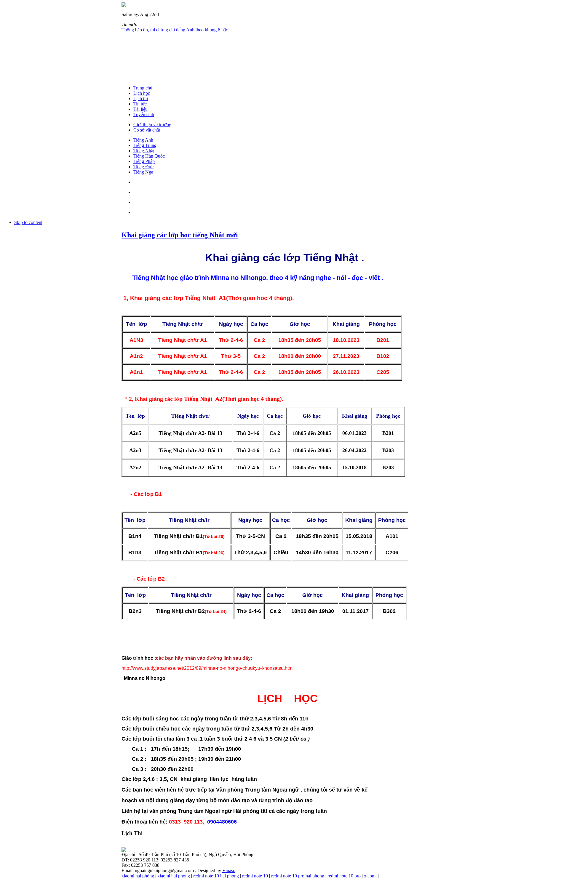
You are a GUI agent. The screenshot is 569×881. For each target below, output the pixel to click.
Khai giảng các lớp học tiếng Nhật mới (180, 235)
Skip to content (28, 222)
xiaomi (370, 875)
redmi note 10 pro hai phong (297, 875)
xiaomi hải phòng (138, 875)
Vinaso (228, 870)
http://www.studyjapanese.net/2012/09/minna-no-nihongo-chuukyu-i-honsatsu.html (208, 668)
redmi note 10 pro (344, 875)
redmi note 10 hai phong (216, 875)
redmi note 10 (255, 875)
